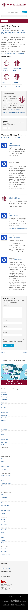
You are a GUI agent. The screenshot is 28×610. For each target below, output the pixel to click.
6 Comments (12, 33)
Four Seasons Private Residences (8, 410)
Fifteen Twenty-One (5, 404)
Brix (2, 494)
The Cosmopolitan (5, 396)
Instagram (5, 21)
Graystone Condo (5, 505)
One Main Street (5, 551)
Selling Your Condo (6, 571)
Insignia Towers (4, 439)
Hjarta (2, 532)
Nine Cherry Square (5, 510)
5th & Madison (4, 394)
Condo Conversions (10, 87)
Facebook (2, 21)
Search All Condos (6, 568)
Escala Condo (4, 402)
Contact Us (4, 563)
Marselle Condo (4, 464)
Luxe (2, 480)
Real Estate (4, 33)
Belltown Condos (5, 427)
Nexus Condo (4, 420)
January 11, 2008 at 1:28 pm (14, 198)
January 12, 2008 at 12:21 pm (15, 215)
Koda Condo (4, 415)
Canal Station (4, 521)
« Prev (3, 352)
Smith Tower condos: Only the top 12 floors (12, 53)
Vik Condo (3, 542)
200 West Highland (5, 475)
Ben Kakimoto (6, 30)
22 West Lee (4, 478)
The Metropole (4, 535)
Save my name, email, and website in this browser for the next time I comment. (14, 340)
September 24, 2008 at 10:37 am (15, 259)
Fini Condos (4, 524)
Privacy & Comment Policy (14, 600)
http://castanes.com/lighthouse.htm (18, 228)
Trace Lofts (3, 513)
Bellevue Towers (5, 548)
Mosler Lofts (4, 442)
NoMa (2, 537)
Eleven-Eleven (4, 500)
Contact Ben (11, 102)
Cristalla (3, 431)
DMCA (23, 599)
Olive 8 (2, 423)
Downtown (3, 392)
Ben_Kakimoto (13, 197)
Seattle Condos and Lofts (14, 597)
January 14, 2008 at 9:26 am (14, 237)
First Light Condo (5, 407)
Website (22, 112)
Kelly (10, 143)
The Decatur (4, 497)
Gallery (2, 434)
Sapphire (3, 540)
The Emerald (4, 399)
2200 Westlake (4, 458)
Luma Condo (4, 502)
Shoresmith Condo (5, 466)
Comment (6, 305)
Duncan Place (4, 529)
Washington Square (5, 554)
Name (5, 320)
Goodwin (3, 437)
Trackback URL (5, 138)
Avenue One (4, 429)
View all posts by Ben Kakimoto (11, 112)
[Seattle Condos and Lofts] (14, 6)
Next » (25, 352)
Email (5, 326)
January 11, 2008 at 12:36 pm (15, 163)
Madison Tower (4, 417)
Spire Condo (4, 450)
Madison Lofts (4, 508)
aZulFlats (3, 519)
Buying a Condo (5, 576)
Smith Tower (19, 87)
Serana (2, 485)
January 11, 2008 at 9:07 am (14, 145)
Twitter (7, 21)
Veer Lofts (3, 469)
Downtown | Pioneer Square (18, 32)
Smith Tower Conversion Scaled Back (11, 27)
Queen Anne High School (6, 483)
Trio (2, 452)
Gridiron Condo (4, 412)
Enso (2, 461)
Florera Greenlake (5, 527)
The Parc (3, 444)
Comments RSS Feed (16, 138)
